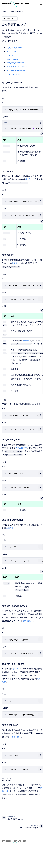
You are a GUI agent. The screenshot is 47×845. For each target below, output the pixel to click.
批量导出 (15, 263)
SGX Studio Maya (17, 11)
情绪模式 (16, 669)
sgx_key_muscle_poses (17, 66)
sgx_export (11, 55)
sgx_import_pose (14, 59)
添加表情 (9, 528)
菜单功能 (27, 621)
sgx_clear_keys (13, 74)
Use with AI (10, 18)
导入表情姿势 (21, 448)
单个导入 (29, 179)
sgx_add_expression (15, 63)
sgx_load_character (15, 47)
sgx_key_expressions (16, 70)
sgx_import (12, 51)
